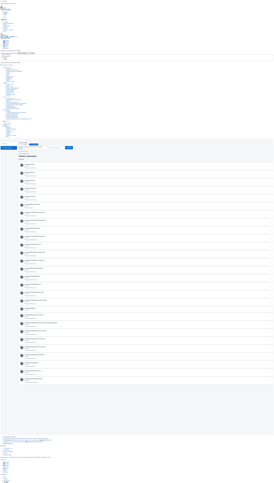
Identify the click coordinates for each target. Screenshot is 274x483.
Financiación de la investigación (13, 99)
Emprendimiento (10, 106)
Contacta (5, 478)
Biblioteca (8, 79)
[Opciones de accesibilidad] (2, 6)
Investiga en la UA (10, 98)
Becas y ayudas (9, 86)
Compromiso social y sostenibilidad (14, 71)
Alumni (8, 80)
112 (12, 443)
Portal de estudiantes (10, 89)
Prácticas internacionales (11, 115)
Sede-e (4, 17)
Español (5, 12)
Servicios (5, 28)
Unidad (5, 59)
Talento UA (9, 101)
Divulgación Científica (11, 107)
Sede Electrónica (7, 123)
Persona (5, 57)
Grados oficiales (10, 90)
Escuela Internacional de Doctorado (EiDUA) (16, 103)
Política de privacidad (8, 451)
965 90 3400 (48, 440)
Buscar (33, 53)
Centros (5, 24)
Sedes (4, 31)
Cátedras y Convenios (8, 29)
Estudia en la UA (10, 84)
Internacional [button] (6, 110)
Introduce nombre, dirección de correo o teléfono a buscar (31, 147)
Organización (4, 19)
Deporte (8, 73)
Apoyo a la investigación (11, 102)
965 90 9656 (40, 441)
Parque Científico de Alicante (12, 108)
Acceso (8, 85)
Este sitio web (6, 56)
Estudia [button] (5, 83)
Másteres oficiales (10, 92)
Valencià (5, 13)
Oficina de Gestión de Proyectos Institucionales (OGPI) (18, 119)
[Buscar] (2, 33)
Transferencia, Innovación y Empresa (14, 104)
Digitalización (9, 77)
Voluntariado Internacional (12, 116)
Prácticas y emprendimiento (12, 88)
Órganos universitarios (8, 23)
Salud (7, 75)
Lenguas (8, 95)
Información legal (7, 454)
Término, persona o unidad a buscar (9, 53)
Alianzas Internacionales (11, 117)
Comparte (6, 481)
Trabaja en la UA (10, 76)
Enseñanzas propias (10, 94)
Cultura (8, 72)
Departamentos (6, 26)
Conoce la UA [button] (6, 67)
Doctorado (8, 93)
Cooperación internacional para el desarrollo (16, 112)
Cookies (5, 453)
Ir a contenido (4, 1)
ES (5, 9)
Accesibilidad (6, 450)
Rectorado (5, 22)
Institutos (5, 27)
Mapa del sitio (6, 480)
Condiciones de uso (7, 448)
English (5, 14)
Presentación (9, 68)
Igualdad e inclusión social (12, 70)
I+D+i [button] (4, 97)
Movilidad (8, 111)
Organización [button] (6, 126)
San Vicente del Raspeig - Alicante (25, 438)
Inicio (4, 476)
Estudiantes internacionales (12, 113)
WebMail (5, 125)
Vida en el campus (10, 81)
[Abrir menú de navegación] (13, 65)
